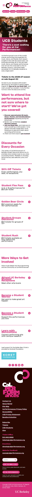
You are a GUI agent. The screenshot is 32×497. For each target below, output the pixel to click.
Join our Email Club (11, 125)
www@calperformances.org (13, 453)
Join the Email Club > (10, 464)
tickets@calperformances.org (13, 440)
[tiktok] (16, 365)
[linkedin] (22, 365)
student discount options (15, 122)
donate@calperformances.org (13, 446)
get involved (25, 133)
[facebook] (13, 365)
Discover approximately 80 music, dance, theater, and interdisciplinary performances (17, 116)
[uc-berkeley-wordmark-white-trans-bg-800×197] (22, 490)
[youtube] (19, 365)
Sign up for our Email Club (18, 86)
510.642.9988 (7, 437)
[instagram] (10, 365)
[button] (16, 171)
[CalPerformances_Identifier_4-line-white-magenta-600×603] (16, 370)
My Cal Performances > (11, 472)
